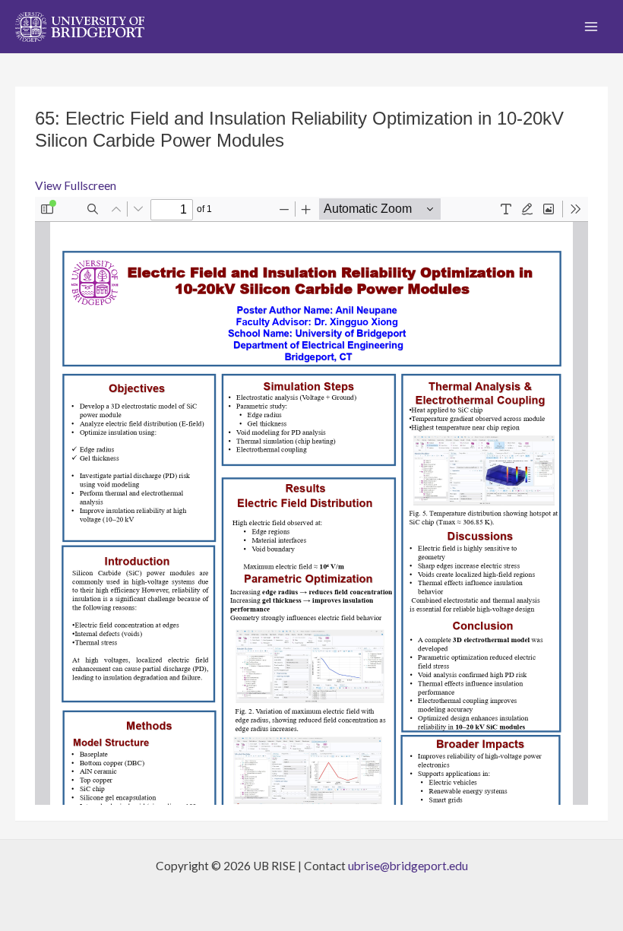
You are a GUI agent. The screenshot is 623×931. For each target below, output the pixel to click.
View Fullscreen (75, 185)
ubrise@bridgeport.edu (408, 865)
